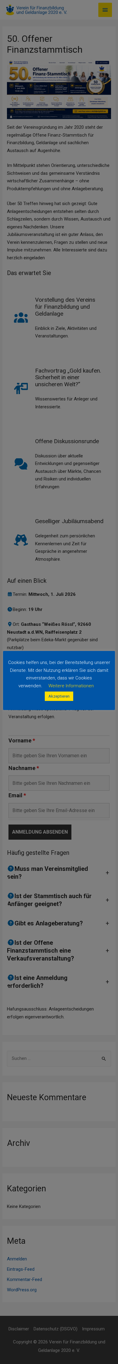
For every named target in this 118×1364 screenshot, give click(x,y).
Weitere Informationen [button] (71, 686)
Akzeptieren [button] (59, 696)
